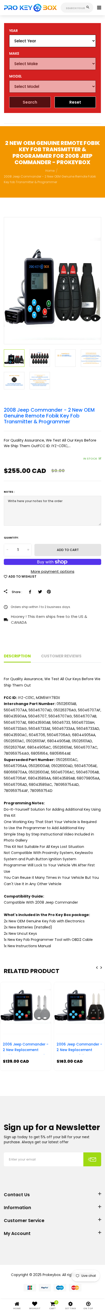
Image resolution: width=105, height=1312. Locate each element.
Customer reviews (61, 656)
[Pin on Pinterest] (49, 592)
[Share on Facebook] (31, 592)
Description (17, 656)
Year (13, 30)
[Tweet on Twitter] (40, 592)
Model (15, 76)
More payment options (52, 571)
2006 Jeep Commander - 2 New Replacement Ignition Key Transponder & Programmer (25, 1048)
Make (14, 53)
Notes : (9, 492)
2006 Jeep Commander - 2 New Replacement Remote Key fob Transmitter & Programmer (79, 1048)
